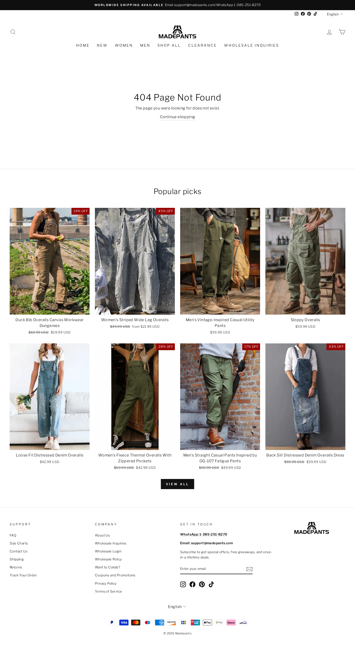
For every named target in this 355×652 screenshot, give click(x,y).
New (102, 45)
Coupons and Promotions (115, 575)
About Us (102, 535)
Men (145, 45)
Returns (16, 567)
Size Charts (19, 543)
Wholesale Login (108, 551)
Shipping (17, 559)
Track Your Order (23, 575)
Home (83, 45)
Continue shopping (177, 117)
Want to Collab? (107, 567)
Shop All (169, 45)
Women (124, 45)
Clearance (202, 45)
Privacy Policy (106, 583)
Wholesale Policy (108, 559)
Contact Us (19, 551)
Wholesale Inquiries (251, 45)
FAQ (13, 535)
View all (177, 484)
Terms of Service (108, 591)
